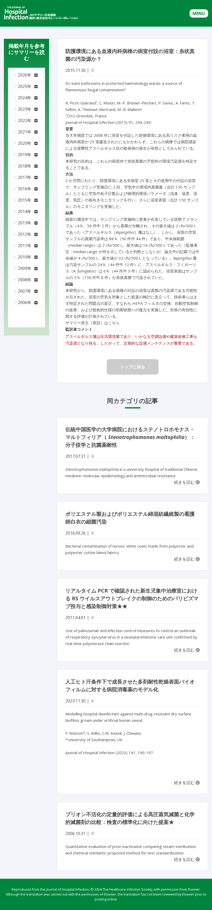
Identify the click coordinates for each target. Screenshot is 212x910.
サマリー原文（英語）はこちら (92, 322)
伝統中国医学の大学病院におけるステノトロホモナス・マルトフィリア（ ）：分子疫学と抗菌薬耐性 (130, 437)
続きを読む (185, 482)
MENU (199, 13)
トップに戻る (132, 367)
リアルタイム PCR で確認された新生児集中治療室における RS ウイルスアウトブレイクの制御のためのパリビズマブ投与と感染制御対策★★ (132, 598)
